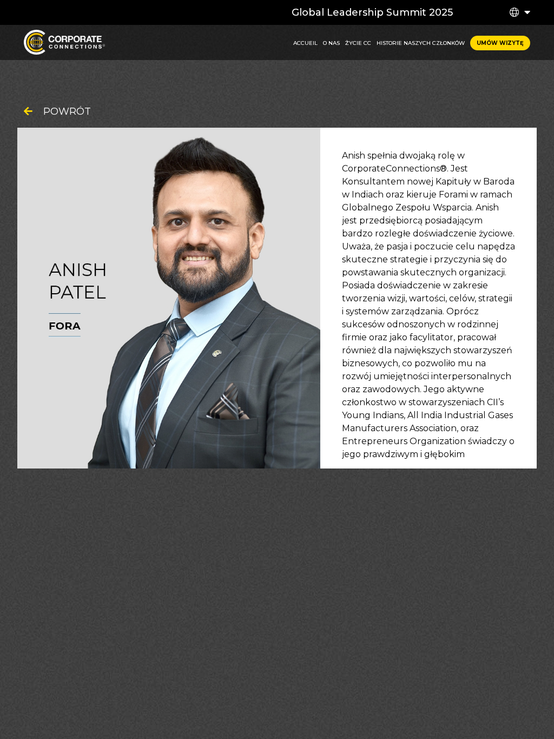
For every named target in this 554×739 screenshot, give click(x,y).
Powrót (67, 111)
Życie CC (358, 43)
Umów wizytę (500, 43)
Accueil (305, 43)
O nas (331, 43)
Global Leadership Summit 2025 (372, 12)
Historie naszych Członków (421, 43)
